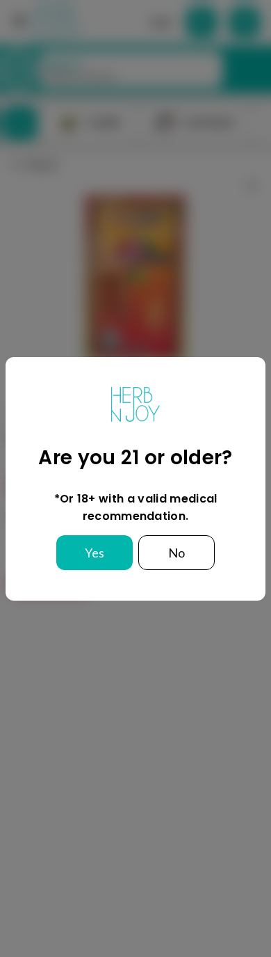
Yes (94, 552)
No (176, 552)
